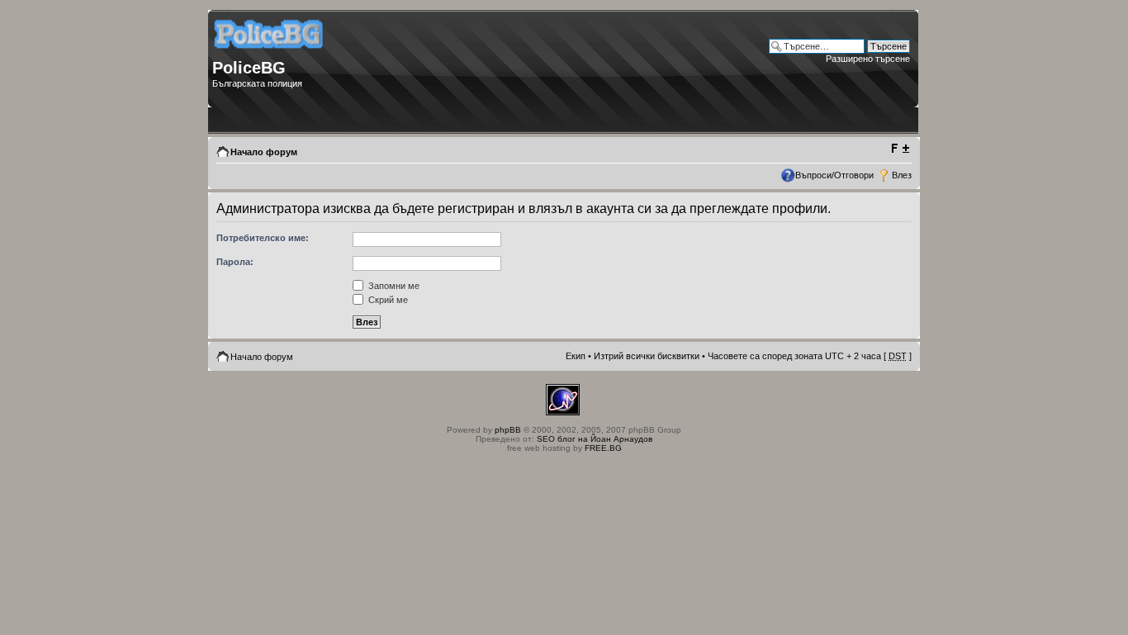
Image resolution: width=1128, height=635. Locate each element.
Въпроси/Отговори (834, 175)
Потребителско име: (262, 238)
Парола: (235, 262)
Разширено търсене (868, 59)
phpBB (508, 429)
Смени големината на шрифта (900, 148)
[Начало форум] (269, 54)
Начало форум (263, 152)
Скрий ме (387, 300)
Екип (575, 356)
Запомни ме (392, 286)
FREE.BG (603, 448)
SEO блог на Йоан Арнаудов (594, 438)
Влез (902, 175)
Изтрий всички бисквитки (646, 356)
